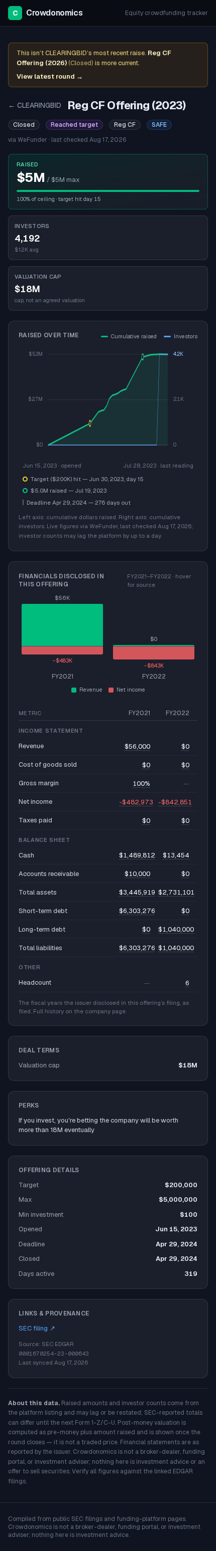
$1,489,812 (137, 855)
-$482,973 (136, 802)
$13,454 (176, 855)
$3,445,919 (137, 892)
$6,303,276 (137, 911)
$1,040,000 (176, 929)
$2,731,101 (176, 892)
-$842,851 (175, 802)
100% (141, 783)
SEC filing (37, 1328)
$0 (185, 746)
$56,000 (137, 746)
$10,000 (137, 873)
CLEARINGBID (34, 105)
